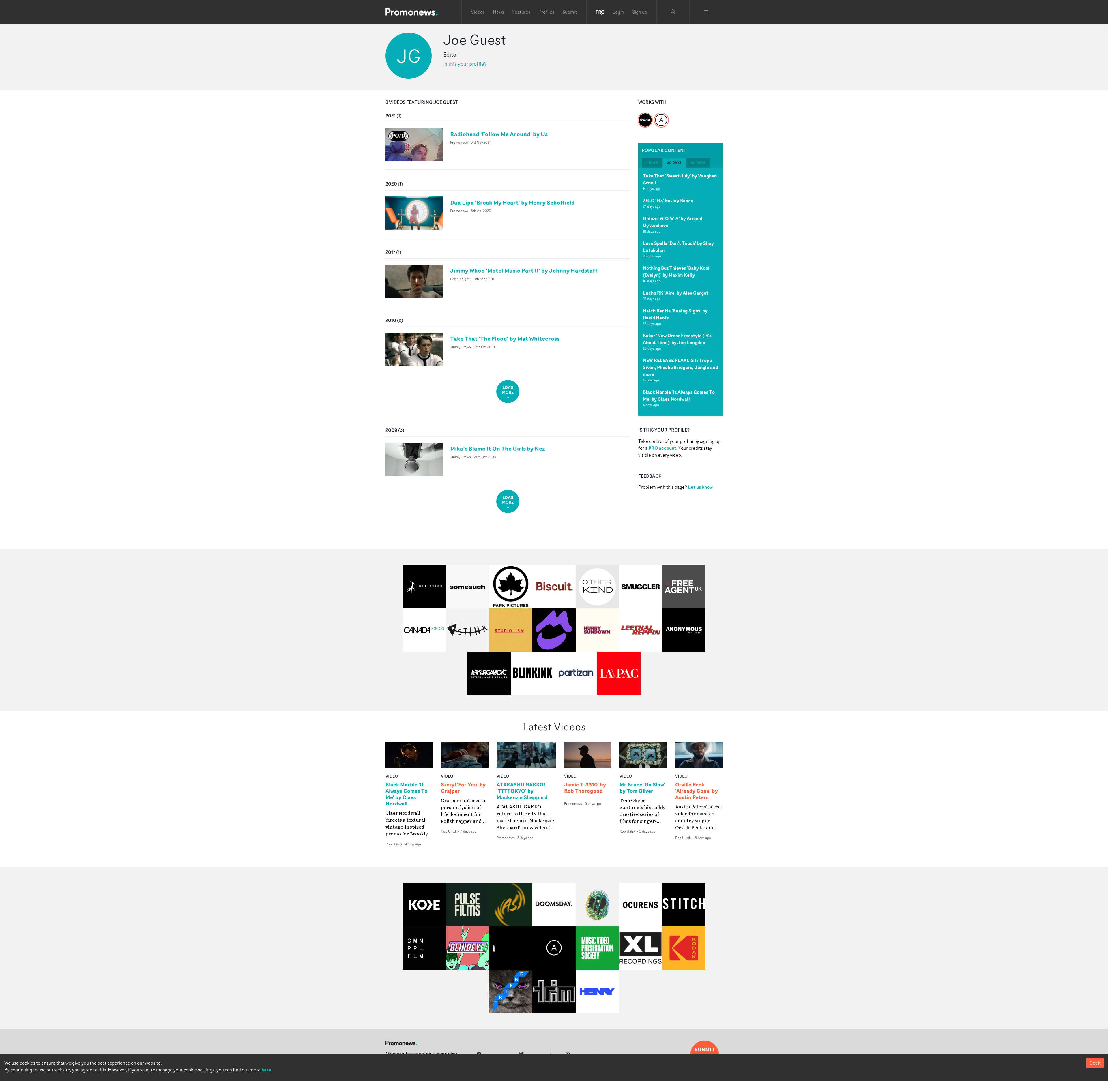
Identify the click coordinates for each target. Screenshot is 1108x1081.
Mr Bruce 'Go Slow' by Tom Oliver (642, 788)
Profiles (546, 12)
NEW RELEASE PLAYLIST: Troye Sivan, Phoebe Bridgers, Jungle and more (680, 367)
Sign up (639, 12)
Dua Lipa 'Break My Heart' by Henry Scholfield (512, 202)
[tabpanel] (680, 292)
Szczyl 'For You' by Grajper (463, 788)
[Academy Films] (661, 116)
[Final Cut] (645, 116)
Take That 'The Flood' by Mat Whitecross (504, 338)
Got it (1095, 1063)
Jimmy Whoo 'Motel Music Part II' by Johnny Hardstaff (524, 270)
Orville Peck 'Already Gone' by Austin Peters (696, 791)
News (498, 12)
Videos (478, 12)
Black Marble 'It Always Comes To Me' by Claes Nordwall (679, 395)
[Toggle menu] (706, 12)
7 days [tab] (652, 162)
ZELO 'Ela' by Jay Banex (668, 200)
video (391, 776)
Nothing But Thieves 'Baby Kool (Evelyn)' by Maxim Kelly (676, 271)
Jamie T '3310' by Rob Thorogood (585, 788)
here (266, 1069)
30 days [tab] (674, 162)
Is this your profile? (465, 64)
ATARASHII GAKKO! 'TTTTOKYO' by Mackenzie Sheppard (522, 791)
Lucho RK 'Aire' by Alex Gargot (675, 292)
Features (521, 12)
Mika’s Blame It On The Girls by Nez (497, 448)
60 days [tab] (698, 162)
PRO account (662, 448)
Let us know (700, 487)
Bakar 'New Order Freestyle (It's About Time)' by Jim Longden (677, 339)
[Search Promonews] (673, 12)
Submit (569, 12)
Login (618, 12)
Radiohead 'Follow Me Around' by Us (499, 134)
